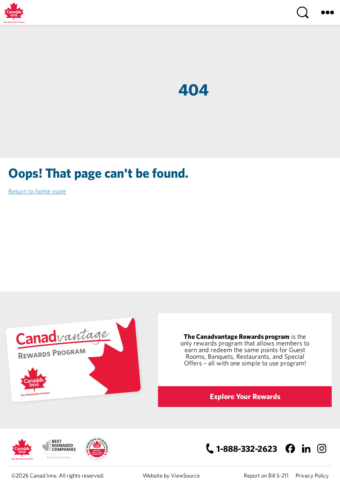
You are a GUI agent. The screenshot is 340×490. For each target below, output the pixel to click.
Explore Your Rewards (245, 396)
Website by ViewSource (171, 475)
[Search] (302, 12)
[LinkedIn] (306, 448)
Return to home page (37, 191)
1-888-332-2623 (246, 448)
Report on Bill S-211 (266, 475)
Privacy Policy (312, 475)
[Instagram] (321, 448)
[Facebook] (290, 448)
